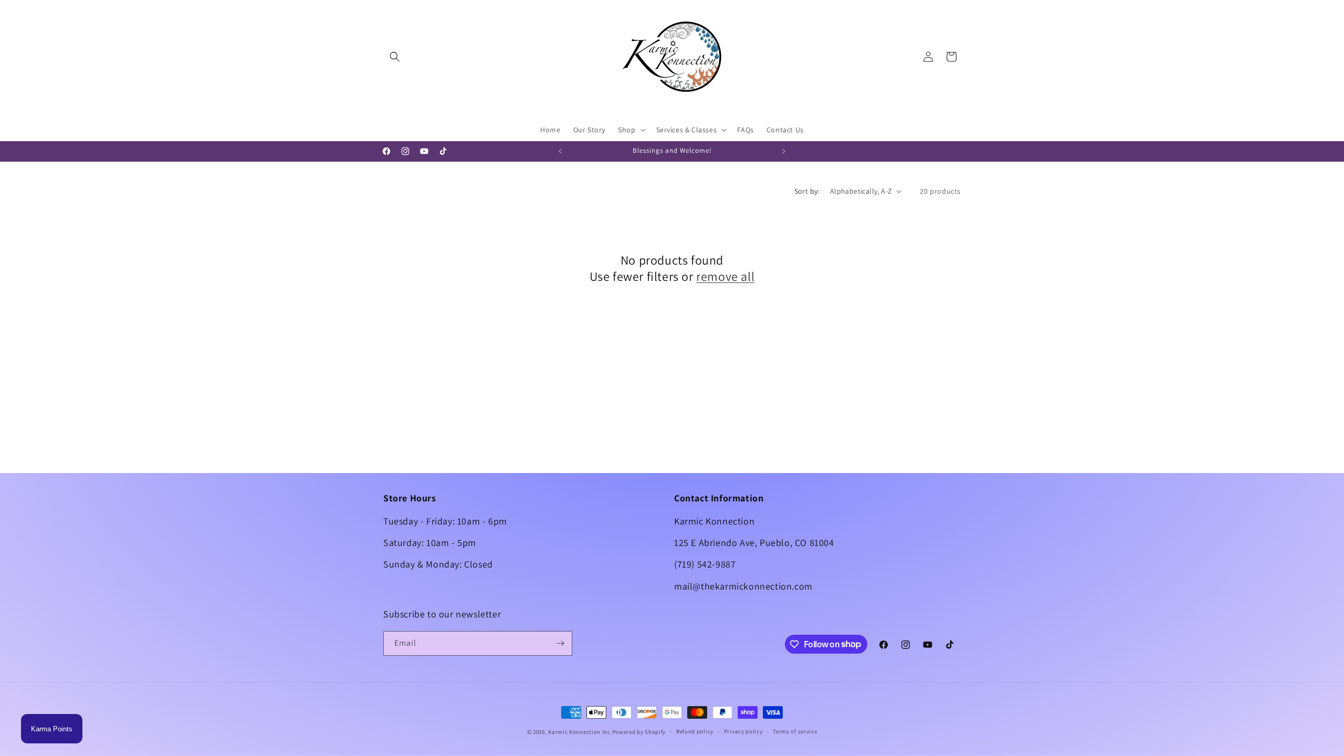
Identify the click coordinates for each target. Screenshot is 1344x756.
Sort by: (807, 191)
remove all (725, 276)
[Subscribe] (560, 643)
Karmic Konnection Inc (579, 732)
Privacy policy (743, 731)
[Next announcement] (783, 151)
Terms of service (795, 731)
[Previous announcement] (560, 151)
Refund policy (694, 731)
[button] (394, 56)
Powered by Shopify (639, 732)
